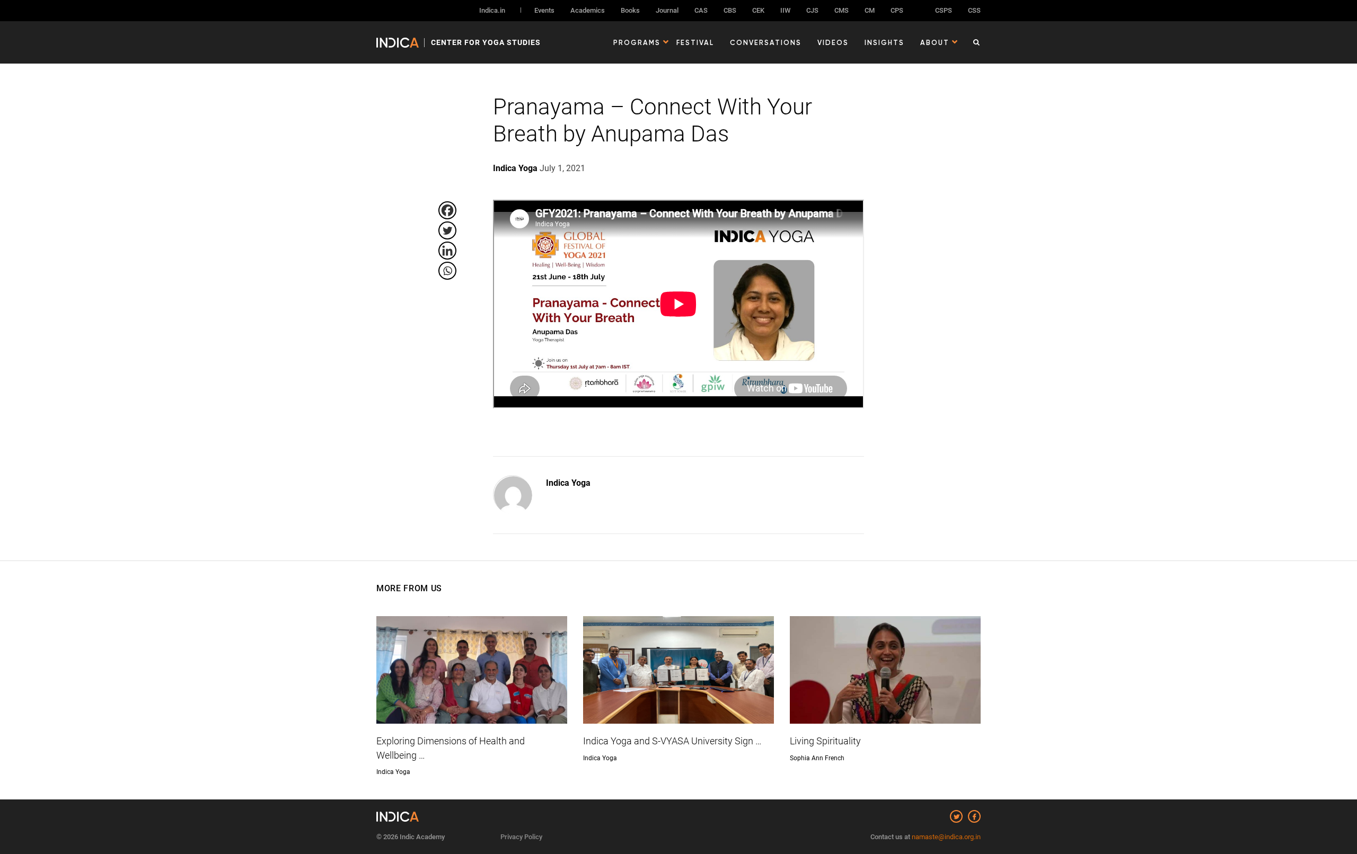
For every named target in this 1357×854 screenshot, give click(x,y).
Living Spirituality (825, 740)
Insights (884, 42)
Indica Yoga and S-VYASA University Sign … (672, 740)
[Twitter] (447, 230)
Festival (695, 42)
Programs (636, 42)
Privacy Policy (521, 837)
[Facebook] (447, 210)
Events (544, 10)
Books (630, 10)
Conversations (765, 42)
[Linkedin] (447, 251)
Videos (833, 42)
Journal (667, 10)
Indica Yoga (568, 483)
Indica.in (492, 10)
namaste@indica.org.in (946, 837)
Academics (587, 10)
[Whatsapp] (447, 271)
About (934, 42)
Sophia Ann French (817, 758)
